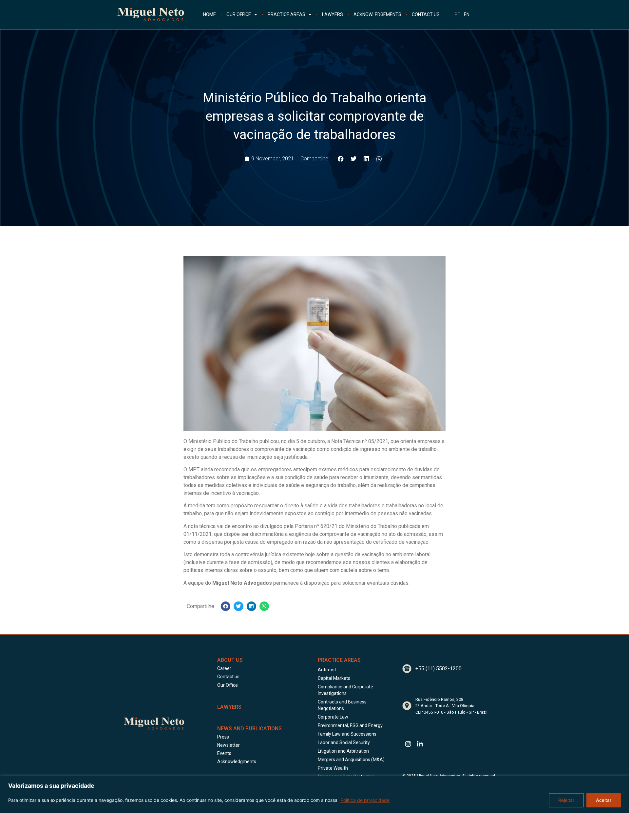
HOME (209, 14)
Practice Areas (339, 660)
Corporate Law (333, 717)
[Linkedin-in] (420, 744)
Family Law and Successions (347, 734)
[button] (340, 158)
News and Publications (249, 728)
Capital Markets (334, 678)
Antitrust (327, 669)
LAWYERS (332, 14)
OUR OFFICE (238, 14)
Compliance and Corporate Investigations (345, 690)
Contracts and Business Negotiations (342, 705)
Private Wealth (333, 768)
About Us (230, 660)
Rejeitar (566, 800)
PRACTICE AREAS (286, 14)
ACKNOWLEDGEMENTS (377, 14)
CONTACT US (426, 14)
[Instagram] (408, 744)
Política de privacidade (365, 800)
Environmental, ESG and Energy (350, 725)
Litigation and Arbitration (343, 751)
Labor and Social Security (344, 742)
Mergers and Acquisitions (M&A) (351, 759)
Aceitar (603, 800)
